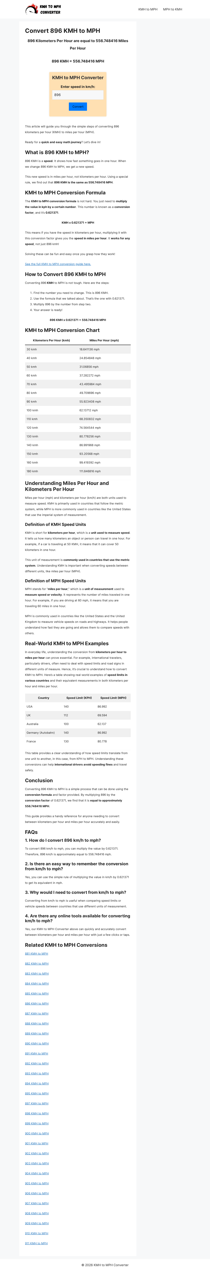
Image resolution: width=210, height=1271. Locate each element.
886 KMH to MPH (37, 1003)
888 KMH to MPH (37, 1023)
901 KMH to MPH (36, 1143)
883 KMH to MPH (37, 973)
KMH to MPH (147, 9)
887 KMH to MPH (36, 1013)
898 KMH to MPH (37, 1113)
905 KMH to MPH (37, 1183)
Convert (77, 106)
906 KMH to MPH (37, 1193)
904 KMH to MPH (37, 1173)
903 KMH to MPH (37, 1163)
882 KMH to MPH (37, 963)
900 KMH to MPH (37, 1133)
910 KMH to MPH (36, 1233)
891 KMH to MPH (36, 1053)
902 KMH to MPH (37, 1153)
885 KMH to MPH (37, 993)
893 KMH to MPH (37, 1073)
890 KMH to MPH (37, 1043)
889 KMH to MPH (37, 1033)
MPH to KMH (172, 9)
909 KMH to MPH (37, 1223)
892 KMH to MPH (37, 1063)
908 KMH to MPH (37, 1213)
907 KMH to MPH (37, 1203)
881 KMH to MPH (36, 953)
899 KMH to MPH (37, 1123)
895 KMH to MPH (37, 1093)
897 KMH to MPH (36, 1103)
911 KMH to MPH (36, 1243)
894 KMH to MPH (37, 1083)
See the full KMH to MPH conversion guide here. (58, 264)
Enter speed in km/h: (78, 87)
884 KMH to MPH (37, 983)
